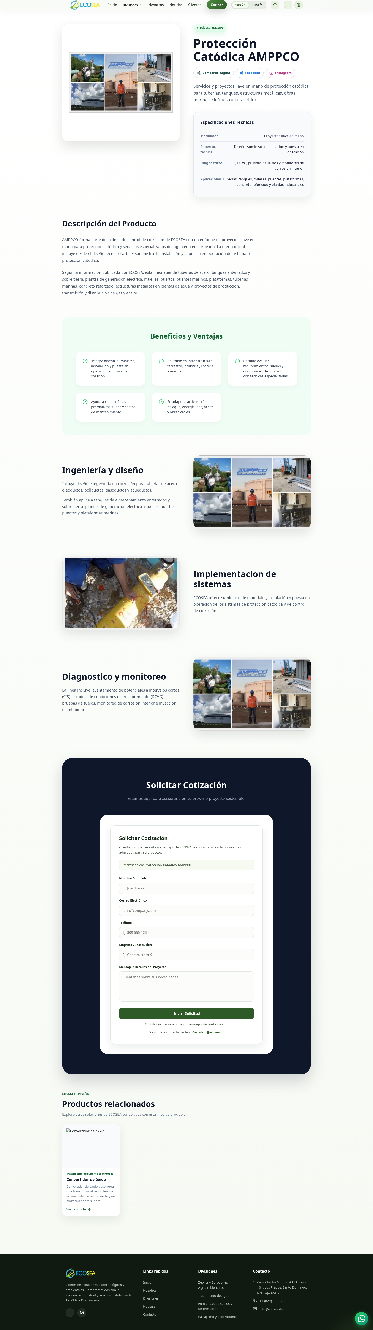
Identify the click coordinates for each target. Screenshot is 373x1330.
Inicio (112, 4)
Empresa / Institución (135, 945)
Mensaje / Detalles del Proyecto (142, 967)
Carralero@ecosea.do (208, 1032)
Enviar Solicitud (186, 1013)
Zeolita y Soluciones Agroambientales (213, 1285)
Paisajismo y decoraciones (217, 1316)
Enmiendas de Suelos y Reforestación (215, 1306)
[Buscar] (275, 5)
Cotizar (217, 4)
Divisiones (150, 1298)
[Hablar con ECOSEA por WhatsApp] (361, 1318)
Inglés (257, 5)
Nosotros (156, 4)
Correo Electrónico (133, 900)
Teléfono (125, 923)
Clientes (194, 4)
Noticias (176, 4)
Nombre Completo (133, 878)
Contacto (149, 1314)
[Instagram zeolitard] (298, 5)
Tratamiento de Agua (213, 1295)
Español (241, 5)
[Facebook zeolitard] (288, 5)
